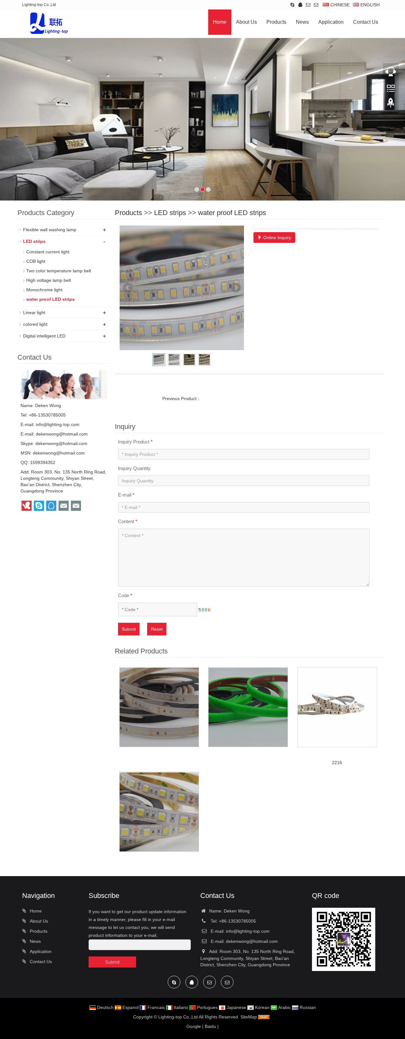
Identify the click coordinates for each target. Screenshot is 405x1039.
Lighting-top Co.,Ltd (178, 1016)
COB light (35, 261)
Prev (128, 288)
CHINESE (339, 4)
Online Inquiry (276, 237)
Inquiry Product (135, 441)
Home (220, 22)
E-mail (126, 495)
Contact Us (365, 22)
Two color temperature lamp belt (58, 270)
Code (125, 595)
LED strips (170, 213)
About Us (246, 22)
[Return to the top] (391, 105)
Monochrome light (44, 289)
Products (276, 22)
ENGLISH (369, 4)
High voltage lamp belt (48, 280)
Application (331, 22)
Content (127, 521)
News (302, 22)
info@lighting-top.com (57, 424)
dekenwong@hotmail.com (62, 433)
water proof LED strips (232, 213)
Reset (157, 629)
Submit (129, 629)
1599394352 (42, 462)
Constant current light (47, 251)
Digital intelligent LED (44, 335)
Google (193, 1026)
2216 (337, 762)
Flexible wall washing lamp (49, 229)
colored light (35, 324)
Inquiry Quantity (134, 468)
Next (236, 288)
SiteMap (248, 1016)
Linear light (34, 312)
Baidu (210, 1026)
